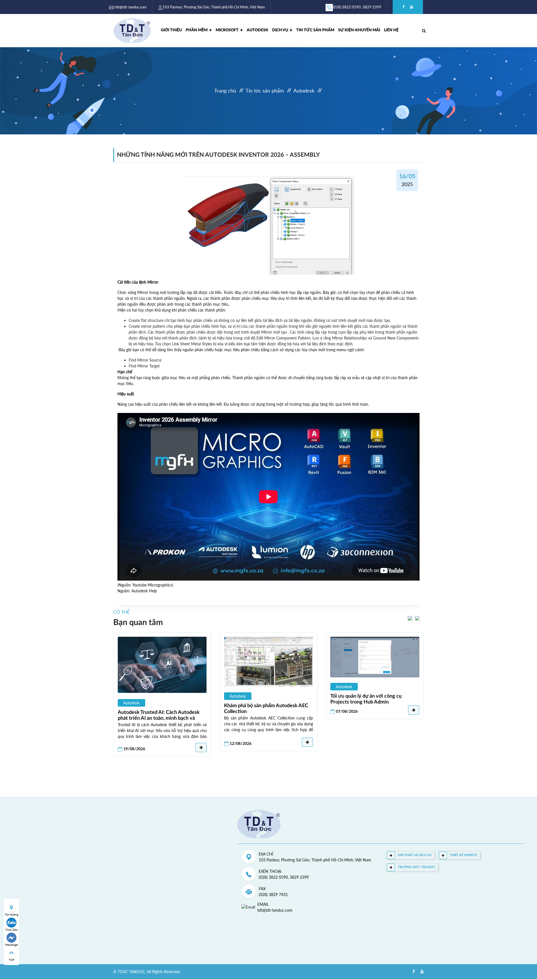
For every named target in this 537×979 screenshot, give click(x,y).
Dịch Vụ (280, 30)
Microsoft (227, 30)
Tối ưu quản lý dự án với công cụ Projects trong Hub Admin (366, 699)
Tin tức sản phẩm (265, 91)
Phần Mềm (197, 30)
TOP (11, 959)
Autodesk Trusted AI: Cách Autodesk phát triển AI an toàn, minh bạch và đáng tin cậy (159, 716)
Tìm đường (11, 914)
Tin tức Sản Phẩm (315, 30)
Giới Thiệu (171, 30)
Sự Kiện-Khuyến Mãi (359, 30)
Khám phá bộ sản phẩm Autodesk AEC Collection (266, 708)
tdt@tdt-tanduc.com (130, 7)
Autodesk (257, 30)
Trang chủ (225, 91)
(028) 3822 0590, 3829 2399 (357, 7)
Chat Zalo (11, 929)
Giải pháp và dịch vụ (415, 855)
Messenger (11, 944)
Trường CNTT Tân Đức (416, 867)
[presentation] (410, 618)
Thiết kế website (463, 855)
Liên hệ (391, 30)
